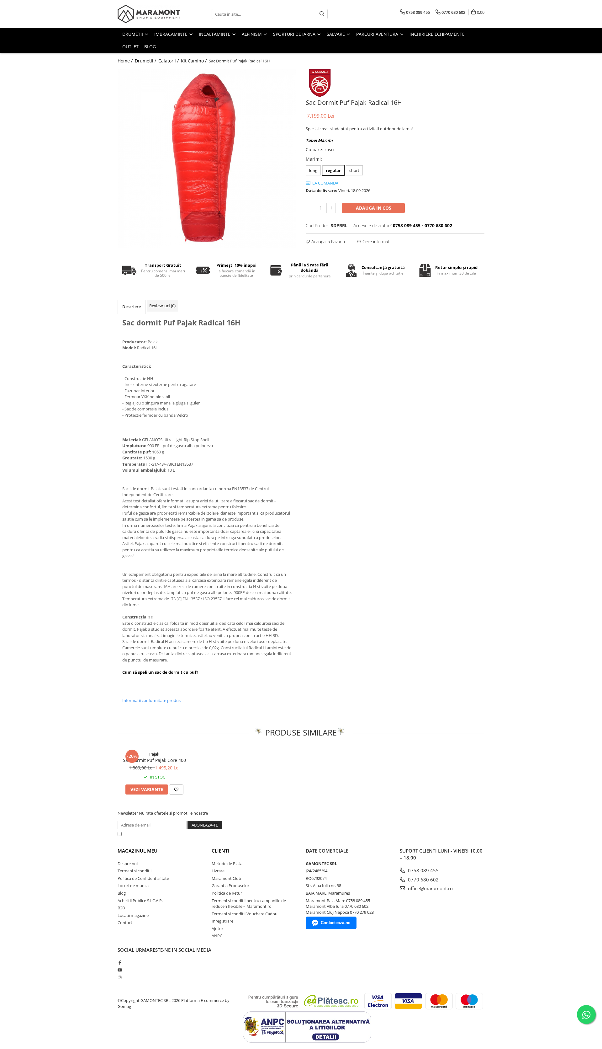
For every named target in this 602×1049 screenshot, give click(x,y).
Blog (150, 47)
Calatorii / (169, 61)
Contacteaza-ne (335, 922)
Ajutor (217, 928)
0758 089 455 (423, 870)
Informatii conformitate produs (151, 700)
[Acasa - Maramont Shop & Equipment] (149, 14)
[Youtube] (120, 970)
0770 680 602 (423, 879)
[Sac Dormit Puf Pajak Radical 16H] (207, 158)
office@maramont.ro (430, 888)
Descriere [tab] (131, 306)
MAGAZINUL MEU (137, 851)
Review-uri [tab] (162, 305)
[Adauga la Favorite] (176, 789)
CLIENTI (220, 851)
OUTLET (130, 47)
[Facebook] (120, 962)
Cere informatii (376, 241)
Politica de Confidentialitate (285, 834)
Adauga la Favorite (328, 241)
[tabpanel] (207, 158)
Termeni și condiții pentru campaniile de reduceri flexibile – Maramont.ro (249, 903)
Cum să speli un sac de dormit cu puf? (160, 672)
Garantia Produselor (230, 885)
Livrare (218, 871)
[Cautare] (322, 14)
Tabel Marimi (319, 140)
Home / (126, 61)
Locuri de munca (133, 885)
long (313, 170)
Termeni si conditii (134, 871)
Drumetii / (146, 61)
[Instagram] (120, 977)
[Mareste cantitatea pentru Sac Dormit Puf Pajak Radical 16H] (331, 208)
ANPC (217, 936)
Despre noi (128, 863)
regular (333, 170)
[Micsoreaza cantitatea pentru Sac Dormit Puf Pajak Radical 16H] (310, 208)
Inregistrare (222, 921)
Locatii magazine (133, 915)
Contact (125, 922)
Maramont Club (226, 878)
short (354, 170)
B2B (121, 908)
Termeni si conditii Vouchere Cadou (244, 914)
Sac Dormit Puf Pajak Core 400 (154, 760)
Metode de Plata (227, 863)
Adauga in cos (373, 208)
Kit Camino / (194, 61)
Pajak (154, 754)
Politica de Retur (227, 893)
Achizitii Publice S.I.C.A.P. (140, 900)
